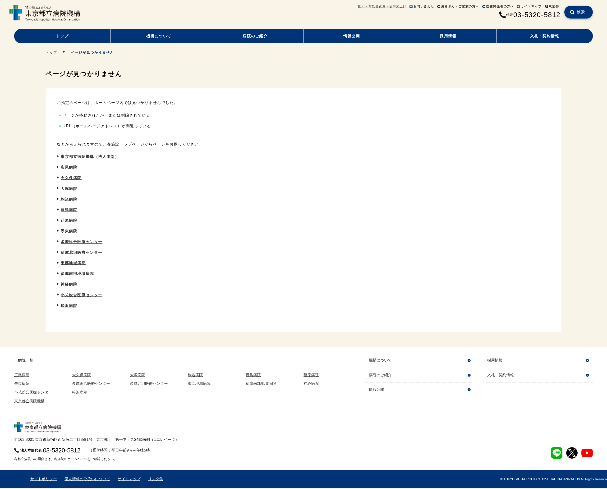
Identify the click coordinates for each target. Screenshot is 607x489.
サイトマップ (531, 6)
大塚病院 (69, 189)
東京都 (554, 6)
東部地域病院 (73, 263)
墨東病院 (69, 231)
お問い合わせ (424, 6)
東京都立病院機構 (29, 401)
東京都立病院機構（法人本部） (90, 157)
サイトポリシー (43, 479)
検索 (581, 12)
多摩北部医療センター (81, 252)
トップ (62, 36)
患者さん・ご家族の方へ (460, 6)
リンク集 (155, 479)
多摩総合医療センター (81, 242)
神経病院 (69, 284)
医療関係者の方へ (500, 6)
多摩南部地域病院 (77, 274)
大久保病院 (71, 178)
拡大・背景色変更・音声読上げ (382, 6)
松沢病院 (69, 306)
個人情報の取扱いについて (87, 479)
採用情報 (448, 36)
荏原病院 (69, 220)
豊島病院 (69, 210)
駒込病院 (69, 199)
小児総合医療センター (81, 295)
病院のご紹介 (255, 36)
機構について (158, 36)
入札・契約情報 (544, 36)
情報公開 (351, 36)
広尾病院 (69, 167)
